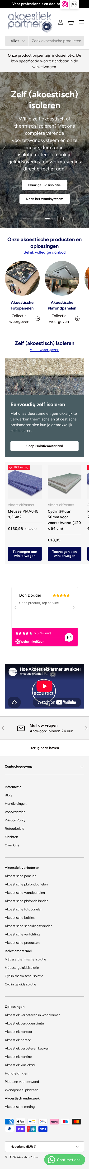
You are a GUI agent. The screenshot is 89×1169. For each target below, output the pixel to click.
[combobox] (44, 41)
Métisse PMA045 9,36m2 (23, 514)
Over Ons (12, 845)
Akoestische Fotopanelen (22, 305)
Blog (8, 795)
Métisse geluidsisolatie (22, 967)
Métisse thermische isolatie (25, 959)
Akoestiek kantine (18, 1056)
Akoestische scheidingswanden (28, 926)
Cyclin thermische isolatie (24, 976)
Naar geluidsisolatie (44, 185)
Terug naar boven (44, 748)
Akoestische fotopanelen (23, 909)
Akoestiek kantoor (18, 1031)
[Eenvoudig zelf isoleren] (44, 376)
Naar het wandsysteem (44, 199)
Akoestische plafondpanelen (26, 884)
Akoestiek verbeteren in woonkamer (32, 1015)
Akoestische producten (22, 942)
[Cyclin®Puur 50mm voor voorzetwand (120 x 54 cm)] (65, 482)
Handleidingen (16, 803)
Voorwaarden (15, 812)
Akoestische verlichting (22, 934)
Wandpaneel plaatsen (21, 1090)
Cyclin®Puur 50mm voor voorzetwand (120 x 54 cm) (64, 520)
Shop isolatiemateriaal (44, 446)
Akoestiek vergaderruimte (24, 1023)
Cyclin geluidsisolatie (20, 984)
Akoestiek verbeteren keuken (27, 1048)
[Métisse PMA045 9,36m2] (25, 482)
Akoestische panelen (20, 876)
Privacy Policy (15, 820)
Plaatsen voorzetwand (22, 1081)
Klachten (11, 837)
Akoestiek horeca (18, 1040)
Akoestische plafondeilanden (26, 901)
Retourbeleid (14, 828)
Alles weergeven (44, 349)
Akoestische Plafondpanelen (62, 305)
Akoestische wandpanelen (25, 892)
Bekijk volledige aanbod (44, 252)
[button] (71, 22)
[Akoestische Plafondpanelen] (62, 278)
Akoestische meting (20, 1106)
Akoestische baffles (20, 917)
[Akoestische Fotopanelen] (22, 278)
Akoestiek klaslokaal (20, 1065)
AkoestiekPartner (28, 1157)
